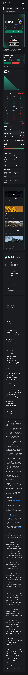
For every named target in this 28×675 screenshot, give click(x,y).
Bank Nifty (18, 300)
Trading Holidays (14, 379)
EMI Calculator (9, 341)
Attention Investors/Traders (13, 665)
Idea (10, 557)
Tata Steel (17, 597)
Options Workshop (15, 373)
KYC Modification (13, 413)
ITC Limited (19, 611)
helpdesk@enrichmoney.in (13, 275)
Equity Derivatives (14, 356)
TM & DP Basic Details (15, 394)
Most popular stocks (11, 531)
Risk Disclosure (9, 401)
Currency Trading (9, 360)
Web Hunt (8, 365)
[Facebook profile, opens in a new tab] (11, 265)
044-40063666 (11, 290)
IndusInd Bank (9, 611)
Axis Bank (13, 602)
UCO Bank (12, 566)
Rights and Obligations (11, 407)
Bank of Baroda (9, 581)
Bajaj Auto (11, 586)
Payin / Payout (15, 377)
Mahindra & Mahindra (14, 615)
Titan (7, 599)
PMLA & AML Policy (10, 392)
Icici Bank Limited (9, 535)
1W (6, 71)
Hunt (12, 317)
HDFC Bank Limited (10, 540)
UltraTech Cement (15, 628)
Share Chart (9, 305)
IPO (15, 360)
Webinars (8, 373)
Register (8, 51)
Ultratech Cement (13, 599)
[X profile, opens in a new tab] (6, 265)
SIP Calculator (18, 325)
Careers (8, 394)
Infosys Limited (13, 537)
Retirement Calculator (11, 339)
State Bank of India (18, 622)
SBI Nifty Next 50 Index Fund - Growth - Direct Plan (14, 657)
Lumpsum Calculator (10, 328)
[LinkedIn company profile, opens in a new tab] (17, 265)
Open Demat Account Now (14, 31)
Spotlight (17, 370)
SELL (16, 62)
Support (8, 379)
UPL (19, 599)
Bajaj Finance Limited (10, 553)
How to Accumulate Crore (11, 343)
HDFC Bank (14, 608)
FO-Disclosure (9, 399)
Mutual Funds (9, 8)
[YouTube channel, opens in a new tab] (14, 265)
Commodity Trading (10, 358)
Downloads (8, 375)
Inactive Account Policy (11, 405)
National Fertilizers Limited (15, 579)
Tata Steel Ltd (9, 624)
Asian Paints (15, 584)
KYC (6, 413)
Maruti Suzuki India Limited (15, 548)
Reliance (17, 595)
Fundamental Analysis (10, 309)
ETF (18, 362)
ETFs (23, 8)
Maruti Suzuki (9, 593)
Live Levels (8, 300)
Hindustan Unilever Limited (14, 555)
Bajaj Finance (17, 586)
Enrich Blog (8, 387)
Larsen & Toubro (18, 591)
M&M (14, 593)
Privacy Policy (16, 390)
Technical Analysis (10, 307)
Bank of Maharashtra (13, 562)
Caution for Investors (10, 403)
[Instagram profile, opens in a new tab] (9, 265)
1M (8, 71)
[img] (14, 82)
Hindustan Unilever (10, 609)
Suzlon (13, 557)
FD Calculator (9, 334)
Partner (18, 375)
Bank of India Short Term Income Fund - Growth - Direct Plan (13, 635)
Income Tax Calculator (11, 337)
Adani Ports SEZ (9, 584)
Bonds (16, 8)
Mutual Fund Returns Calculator (13, 330)
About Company (9, 385)
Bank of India (12, 573)
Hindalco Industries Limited (15, 551)
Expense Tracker (9, 350)
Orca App (8, 317)
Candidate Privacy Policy (11, 396)
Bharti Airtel (8, 588)
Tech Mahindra (13, 626)
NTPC (21, 593)
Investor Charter (17, 399)
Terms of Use (9, 390)
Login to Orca (15, 51)
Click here (19, 527)
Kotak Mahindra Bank (10, 613)
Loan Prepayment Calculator (12, 345)
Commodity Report (10, 303)
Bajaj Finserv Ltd (9, 604)
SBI (21, 595)
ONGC (7, 595)
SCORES (13, 500)
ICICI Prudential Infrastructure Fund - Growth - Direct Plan (14, 646)
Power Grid (12, 595)
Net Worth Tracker (10, 348)
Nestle (17, 593)
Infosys (15, 589)
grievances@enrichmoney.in (14, 288)
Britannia (14, 588)
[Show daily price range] (19, 140)
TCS (7, 597)
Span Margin (8, 377)
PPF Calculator (16, 334)
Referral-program (9, 370)
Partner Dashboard (10, 416)
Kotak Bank (11, 591)
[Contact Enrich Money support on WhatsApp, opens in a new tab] (20, 265)
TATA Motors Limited (14, 542)
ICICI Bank (11, 589)
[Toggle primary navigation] (23, 3)
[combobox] (14, 11)
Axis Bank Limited (15, 539)
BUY (8, 62)
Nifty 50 (13, 300)
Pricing (13, 375)
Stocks (7, 356)
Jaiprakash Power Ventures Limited (13, 570)
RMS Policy (17, 392)
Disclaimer (14, 387)
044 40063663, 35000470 (14, 278)
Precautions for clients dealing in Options (13, 669)
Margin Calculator (10, 325)
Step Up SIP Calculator (11, 332)
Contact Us (16, 385)
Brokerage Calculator (11, 312)
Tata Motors (11, 597)
